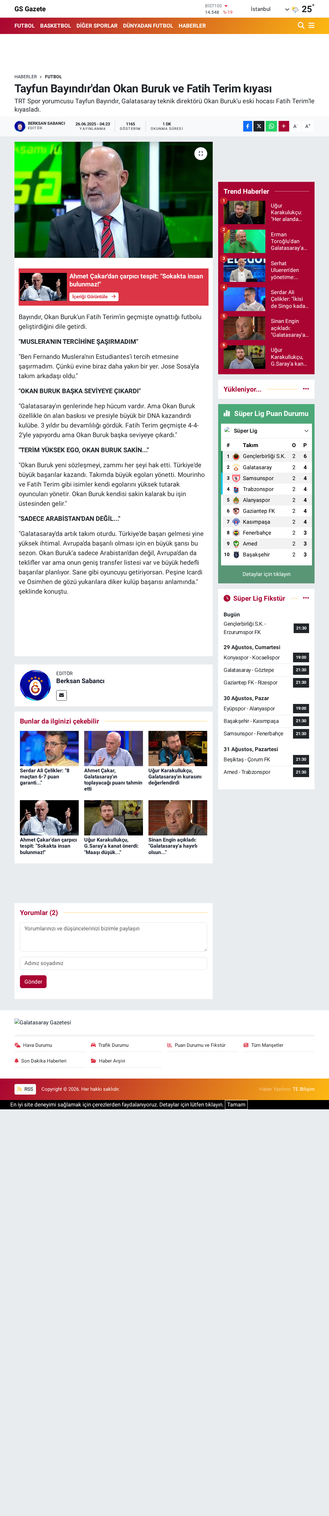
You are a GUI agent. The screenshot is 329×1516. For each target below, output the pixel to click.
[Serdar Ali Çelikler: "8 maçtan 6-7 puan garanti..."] (49, 748)
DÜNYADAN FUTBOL (148, 25)
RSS (28, 1089)
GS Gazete (30, 9)
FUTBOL (24, 25)
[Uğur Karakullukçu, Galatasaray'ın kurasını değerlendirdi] (177, 748)
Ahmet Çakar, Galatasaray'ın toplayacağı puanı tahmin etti (113, 779)
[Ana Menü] (310, 26)
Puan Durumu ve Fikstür (200, 1045)
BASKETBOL (55, 25)
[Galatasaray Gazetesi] (42, 1022)
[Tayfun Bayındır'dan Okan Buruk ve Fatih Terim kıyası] (113, 200)
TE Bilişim (304, 1089)
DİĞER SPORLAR (97, 25)
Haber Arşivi (112, 1061)
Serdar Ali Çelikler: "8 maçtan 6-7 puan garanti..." (44, 776)
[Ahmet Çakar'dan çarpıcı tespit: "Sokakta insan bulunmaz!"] (49, 817)
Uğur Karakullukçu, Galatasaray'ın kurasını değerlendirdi (174, 776)
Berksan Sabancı (80, 681)
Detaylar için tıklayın (266, 574)
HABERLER (192, 25)
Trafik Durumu (113, 1045)
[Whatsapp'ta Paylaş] (271, 126)
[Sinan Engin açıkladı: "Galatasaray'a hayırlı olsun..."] (177, 817)
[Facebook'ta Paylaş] (247, 126)
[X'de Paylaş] (258, 126)
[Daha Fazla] (284, 126)
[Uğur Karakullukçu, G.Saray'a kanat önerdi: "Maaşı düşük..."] (113, 817)
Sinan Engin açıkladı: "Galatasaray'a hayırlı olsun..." (172, 846)
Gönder (33, 981)
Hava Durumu (37, 1045)
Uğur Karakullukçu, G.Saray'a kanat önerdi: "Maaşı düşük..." (111, 846)
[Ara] (302, 26)
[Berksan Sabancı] (35, 685)
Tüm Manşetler (267, 1045)
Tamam (236, 1104)
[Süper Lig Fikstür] (306, 598)
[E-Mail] (61, 695)
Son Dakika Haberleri (44, 1061)
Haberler (25, 76)
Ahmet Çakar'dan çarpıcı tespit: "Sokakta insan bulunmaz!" (48, 846)
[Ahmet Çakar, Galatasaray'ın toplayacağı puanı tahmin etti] (113, 748)
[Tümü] (306, 389)
